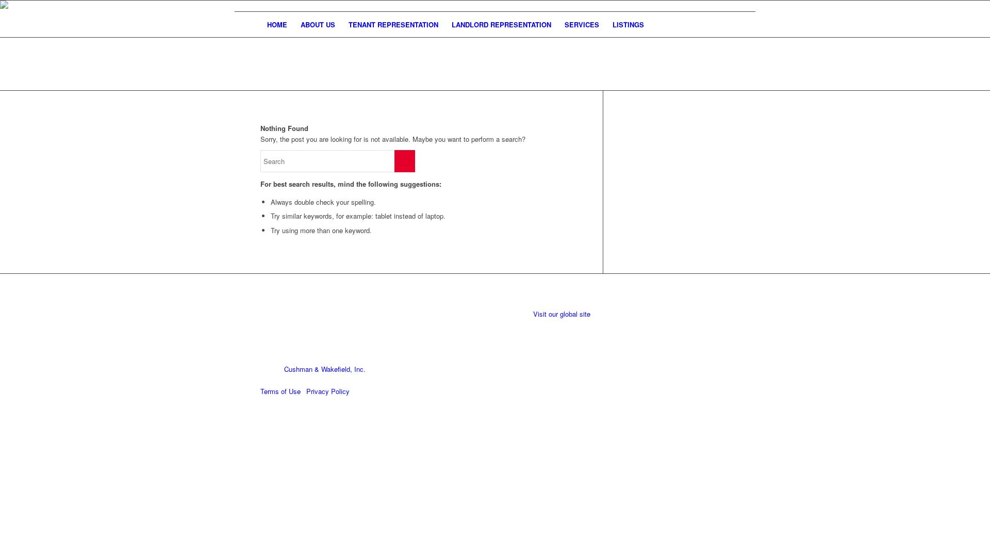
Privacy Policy (328, 391)
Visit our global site (562, 314)
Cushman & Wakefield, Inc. (325, 369)
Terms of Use (280, 391)
